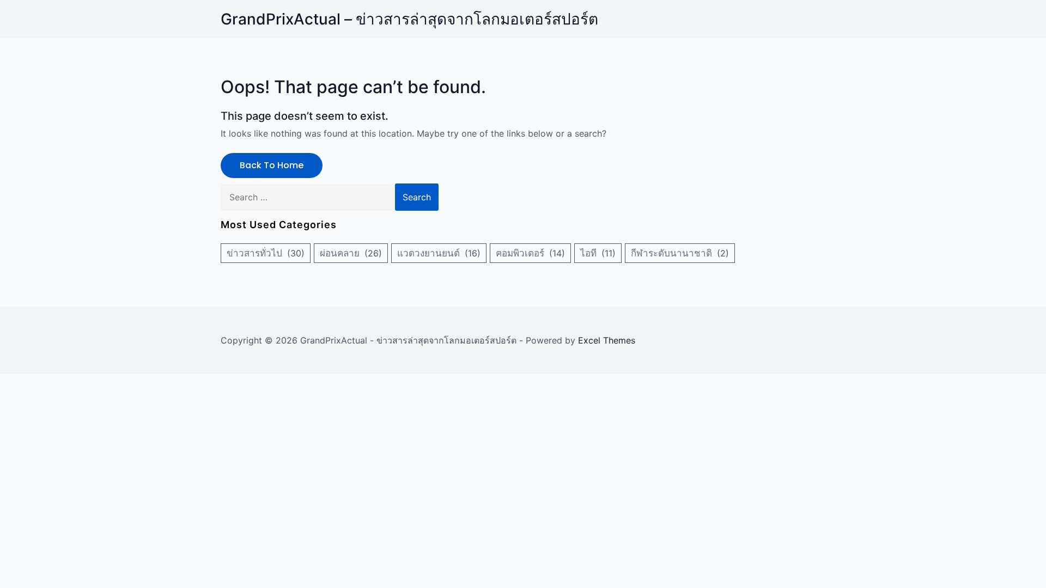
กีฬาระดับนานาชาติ (671, 253)
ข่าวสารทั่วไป (254, 253)
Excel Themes (606, 340)
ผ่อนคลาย (340, 253)
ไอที (588, 253)
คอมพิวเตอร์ (520, 253)
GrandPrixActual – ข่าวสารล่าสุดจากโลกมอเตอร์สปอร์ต (409, 19)
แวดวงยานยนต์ (428, 253)
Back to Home (271, 165)
